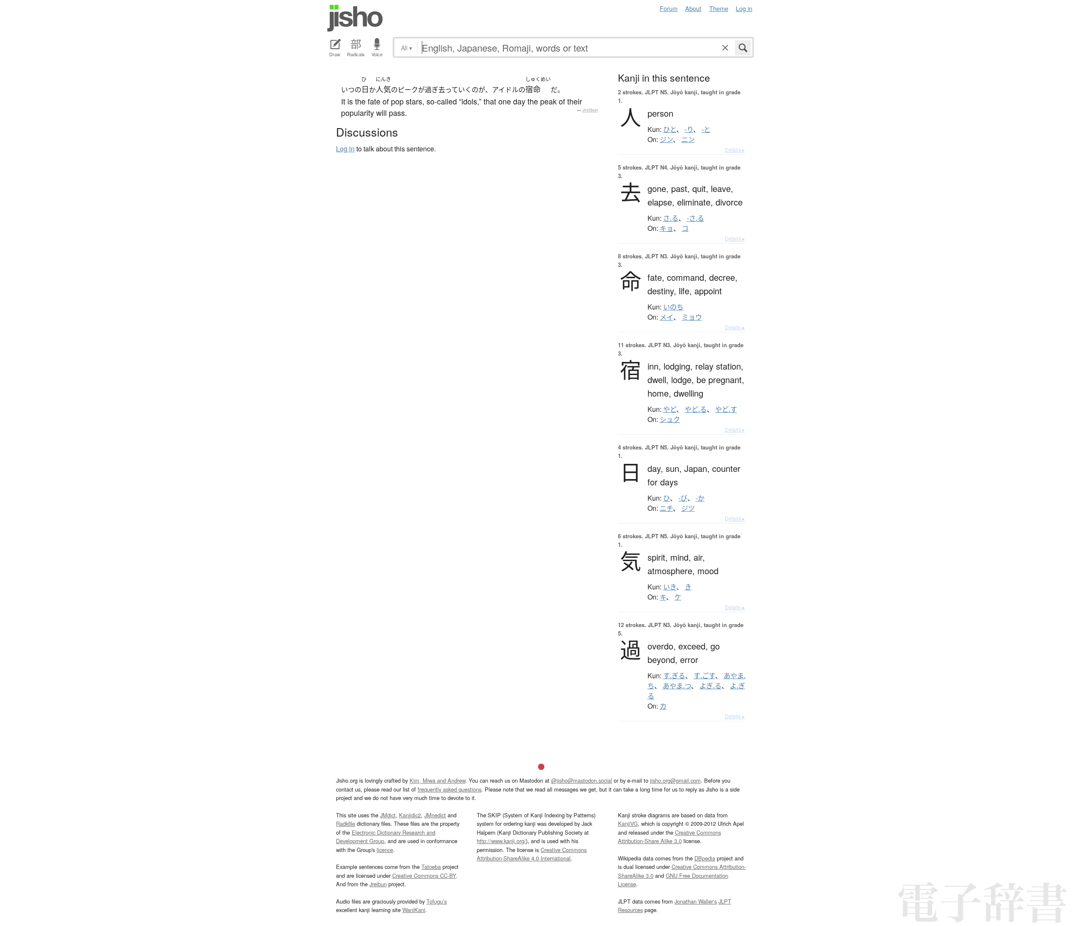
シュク (670, 419)
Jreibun (590, 110)
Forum (669, 8)
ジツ (688, 508)
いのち (673, 307)
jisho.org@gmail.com (675, 780)
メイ (666, 317)
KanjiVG (628, 823)
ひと (669, 129)
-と (706, 129)
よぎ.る (710, 685)
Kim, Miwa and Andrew (437, 780)
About (693, 8)
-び (682, 498)
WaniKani (413, 910)
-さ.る (695, 218)
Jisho (355, 18)
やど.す (726, 409)
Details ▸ (735, 149)
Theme (718, 8)
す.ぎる (674, 675)
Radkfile (345, 823)
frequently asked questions (449, 789)
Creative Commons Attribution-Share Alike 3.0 (669, 836)
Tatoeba (431, 867)
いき (669, 587)
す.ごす (704, 675)
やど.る (696, 409)
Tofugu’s (436, 901)
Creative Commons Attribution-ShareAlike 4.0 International (532, 854)
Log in (744, 8)
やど (669, 409)
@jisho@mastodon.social (581, 780)
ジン (666, 139)
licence (385, 850)
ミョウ (692, 317)
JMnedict (435, 815)
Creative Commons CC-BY (424, 875)
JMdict (388, 815)
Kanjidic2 (410, 815)
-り (689, 129)
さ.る (670, 218)
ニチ (666, 508)
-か (700, 498)
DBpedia (704, 858)
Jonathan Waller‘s (696, 901)
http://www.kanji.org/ (501, 841)
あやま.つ (677, 685)
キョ (666, 228)
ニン (688, 139)
